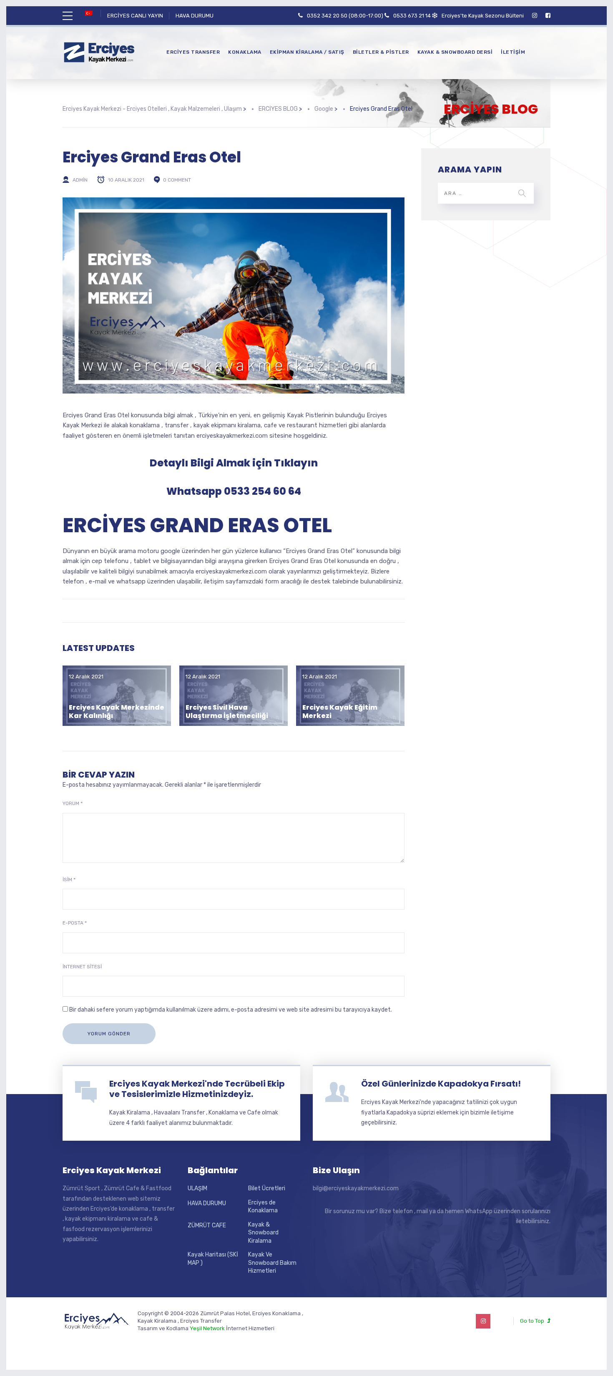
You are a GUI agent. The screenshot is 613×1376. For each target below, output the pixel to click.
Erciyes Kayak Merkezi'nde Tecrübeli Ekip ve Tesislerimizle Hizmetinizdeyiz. (197, 1089)
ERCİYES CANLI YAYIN (135, 15)
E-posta (75, 923)
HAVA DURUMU (195, 15)
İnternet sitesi (82, 967)
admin (80, 180)
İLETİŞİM (513, 52)
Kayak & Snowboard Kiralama (263, 1232)
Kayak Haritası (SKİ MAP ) (213, 1258)
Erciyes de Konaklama (263, 1206)
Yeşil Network (207, 1328)
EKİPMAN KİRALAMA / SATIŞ (307, 52)
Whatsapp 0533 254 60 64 (233, 491)
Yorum (73, 803)
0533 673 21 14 (412, 15)
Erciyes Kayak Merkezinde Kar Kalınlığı (116, 711)
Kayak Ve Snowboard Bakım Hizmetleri (272, 1262)
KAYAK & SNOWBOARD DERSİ (455, 52)
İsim (69, 879)
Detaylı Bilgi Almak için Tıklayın (234, 463)
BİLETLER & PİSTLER (381, 52)
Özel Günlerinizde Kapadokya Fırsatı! (441, 1083)
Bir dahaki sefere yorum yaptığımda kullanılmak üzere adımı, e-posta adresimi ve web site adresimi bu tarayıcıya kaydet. (230, 1009)
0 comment (177, 180)
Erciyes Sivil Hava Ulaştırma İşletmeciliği (227, 711)
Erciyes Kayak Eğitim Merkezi (339, 711)
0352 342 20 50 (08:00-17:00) (345, 15)
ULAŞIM (197, 1188)
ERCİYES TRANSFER (193, 52)
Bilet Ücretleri (266, 1188)
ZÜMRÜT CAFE (207, 1225)
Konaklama (244, 52)
